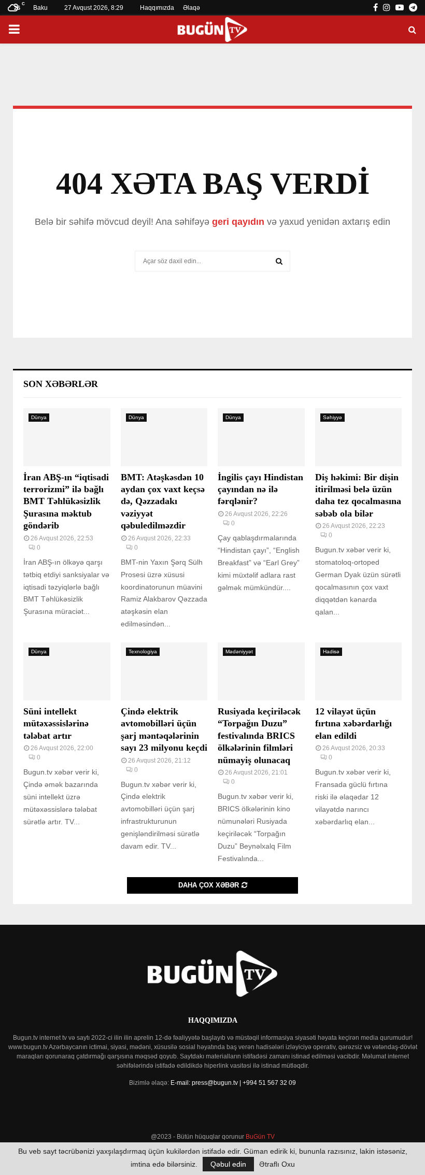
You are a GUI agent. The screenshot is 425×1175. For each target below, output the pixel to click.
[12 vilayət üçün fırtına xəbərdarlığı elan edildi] (358, 671)
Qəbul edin (228, 1164)
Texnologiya (143, 651)
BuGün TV (260, 1136)
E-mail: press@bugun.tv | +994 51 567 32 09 (233, 1082)
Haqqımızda (157, 7)
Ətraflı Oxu (277, 1164)
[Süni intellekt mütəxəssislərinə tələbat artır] (66, 671)
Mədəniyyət (239, 651)
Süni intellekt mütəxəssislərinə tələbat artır (56, 723)
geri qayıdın (238, 222)
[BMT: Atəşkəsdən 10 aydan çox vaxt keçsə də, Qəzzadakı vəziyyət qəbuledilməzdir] (164, 437)
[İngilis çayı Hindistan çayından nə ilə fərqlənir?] (261, 437)
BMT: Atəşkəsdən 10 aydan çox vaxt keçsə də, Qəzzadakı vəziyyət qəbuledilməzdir (163, 501)
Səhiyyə (332, 417)
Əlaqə (191, 7)
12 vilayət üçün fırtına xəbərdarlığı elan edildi (353, 723)
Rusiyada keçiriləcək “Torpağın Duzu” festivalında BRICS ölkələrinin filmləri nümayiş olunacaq (259, 735)
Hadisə (331, 651)
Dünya (39, 417)
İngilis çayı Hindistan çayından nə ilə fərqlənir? (260, 489)
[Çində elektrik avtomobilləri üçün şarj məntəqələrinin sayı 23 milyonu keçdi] (164, 671)
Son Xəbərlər (60, 384)
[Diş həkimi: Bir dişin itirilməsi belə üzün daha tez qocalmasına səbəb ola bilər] (358, 437)
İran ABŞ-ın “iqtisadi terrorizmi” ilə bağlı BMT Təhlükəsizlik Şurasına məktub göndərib (66, 501)
